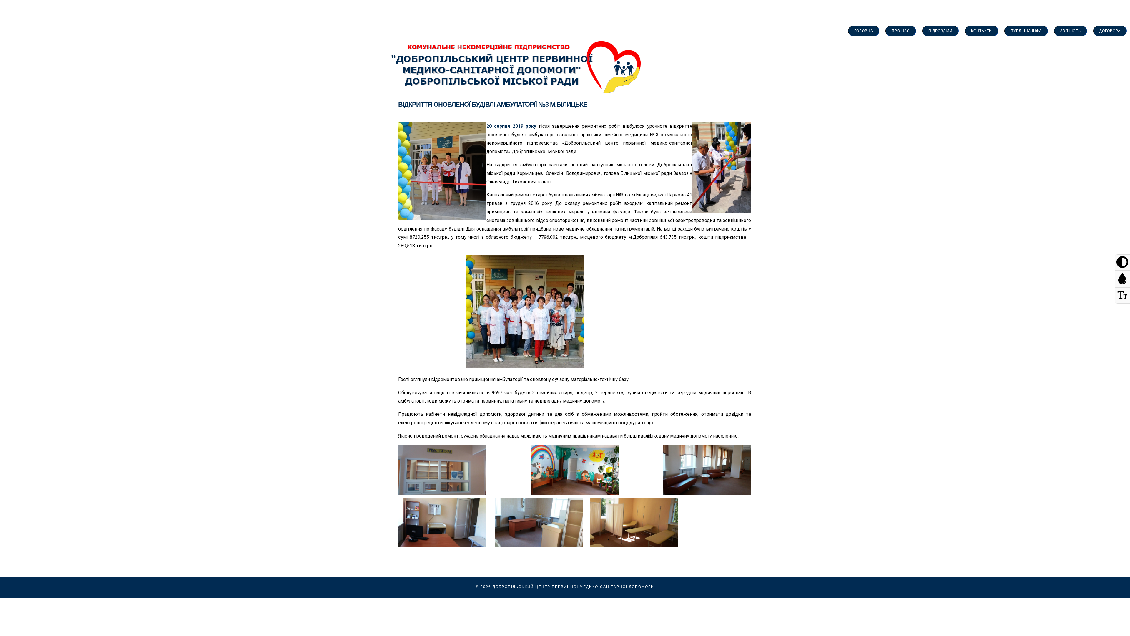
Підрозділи (940, 31)
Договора (1110, 31)
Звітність (1070, 31)
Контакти (981, 31)
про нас (901, 31)
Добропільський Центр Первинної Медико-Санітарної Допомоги (573, 587)
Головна (863, 31)
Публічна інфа (1026, 31)
